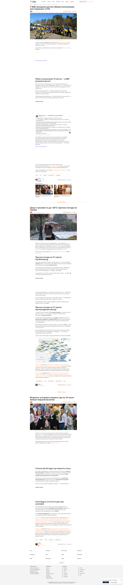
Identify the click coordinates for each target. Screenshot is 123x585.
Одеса (63, 558)
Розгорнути (62, 562)
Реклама (47, 572)
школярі (41, 539)
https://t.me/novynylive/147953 (41, 146)
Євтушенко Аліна (41, 179)
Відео (72, 1)
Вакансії (47, 569)
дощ (45, 381)
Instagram (66, 573)
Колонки (67, 1)
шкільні (41, 434)
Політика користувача (34, 567)
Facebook (65, 574)
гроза (64, 381)
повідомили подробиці (54, 166)
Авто (31, 550)
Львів (63, 554)
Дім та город (64, 550)
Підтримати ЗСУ (84, 1)
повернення (58, 175)
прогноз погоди (50, 381)
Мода (31, 558)
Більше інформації (114, 582)
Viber (65, 571)
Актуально (48, 550)
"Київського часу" (54, 443)
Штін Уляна (40, 544)
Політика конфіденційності (35, 569)
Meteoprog (53, 251)
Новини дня (36, 4)
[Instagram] (38, 181)
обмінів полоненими (63, 42)
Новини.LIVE (38, 253)
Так (105, 582)
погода (67, 243)
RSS (80, 574)
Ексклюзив (32, 554)
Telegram (65, 569)
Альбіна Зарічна (41, 385)
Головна (31, 4)
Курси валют (48, 576)
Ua (89, 1)
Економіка (58, 1)
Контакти (48, 570)
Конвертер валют (49, 578)
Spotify (81, 571)
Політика (79, 558)
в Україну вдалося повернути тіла (60, 170)
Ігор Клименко (66, 47)
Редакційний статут (34, 570)
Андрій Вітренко (58, 539)
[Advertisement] (52, 55)
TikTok (81, 568)
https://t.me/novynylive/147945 (41, 60)
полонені (45, 175)
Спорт (63, 1)
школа (46, 539)
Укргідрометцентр (61, 251)
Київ (47, 554)
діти (36, 539)
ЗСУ (40, 175)
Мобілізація (79, 554)
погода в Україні (58, 381)
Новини (49, 1)
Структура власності (50, 573)
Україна (44, 1)
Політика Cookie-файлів (34, 573)
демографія (51, 539)
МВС (37, 175)
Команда (47, 575)
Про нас (47, 567)
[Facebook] (40, 181)
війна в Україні (51, 175)
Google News (82, 569)
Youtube (65, 568)
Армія (53, 1)
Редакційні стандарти (34, 572)
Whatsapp (66, 576)
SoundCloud (82, 573)
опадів (44, 313)
